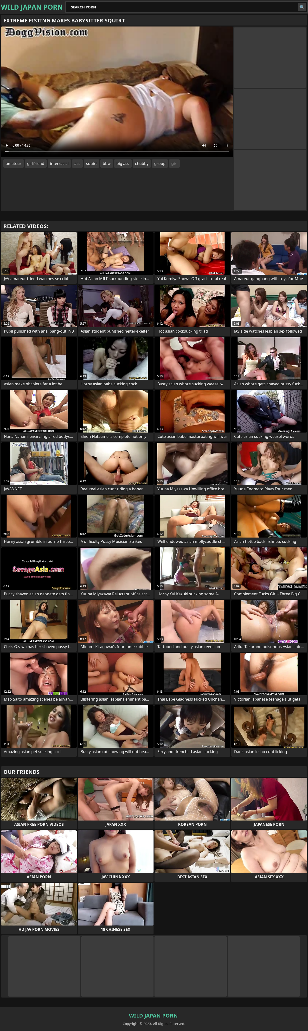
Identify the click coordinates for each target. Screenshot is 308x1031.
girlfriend (35, 163)
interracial (59, 163)
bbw (107, 163)
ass (77, 163)
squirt (91, 163)
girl (174, 163)
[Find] (302, 7)
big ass (122, 163)
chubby (141, 163)
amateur (13, 163)
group (160, 163)
